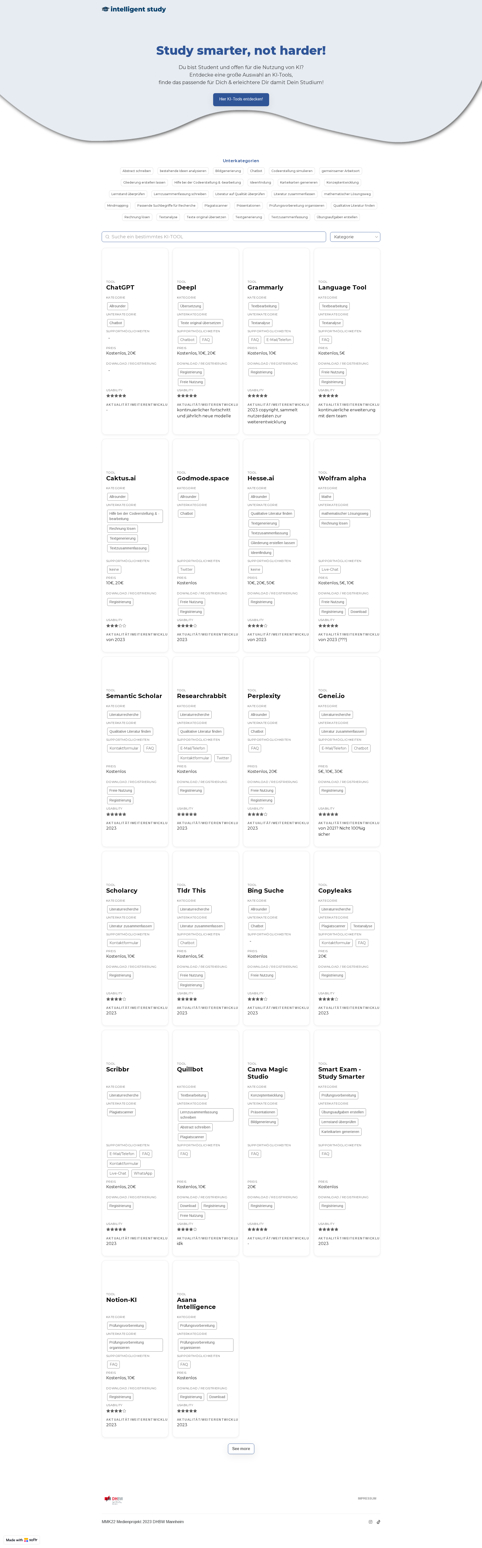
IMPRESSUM (367, 1498)
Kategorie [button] (344, 237)
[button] (136, 171)
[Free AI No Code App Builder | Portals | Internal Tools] (21, 1540)
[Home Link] (134, 9)
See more (241, 1449)
